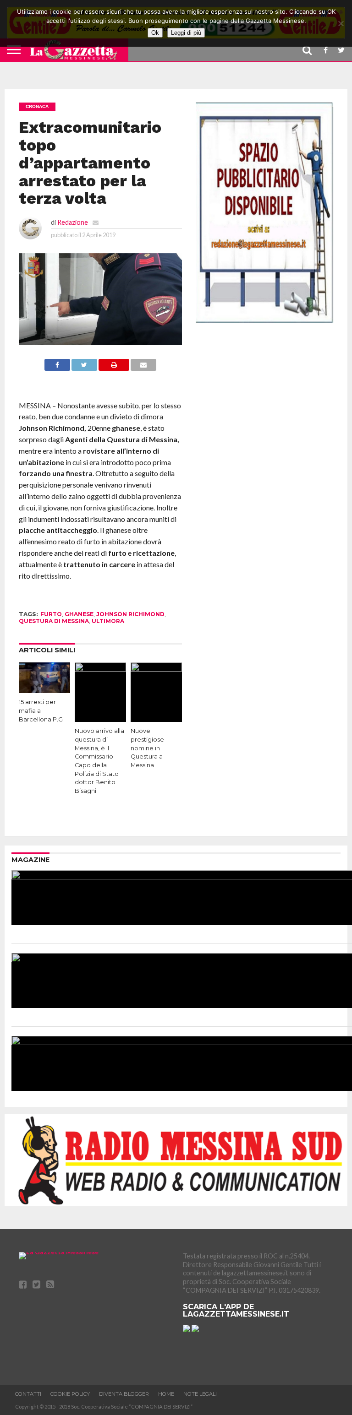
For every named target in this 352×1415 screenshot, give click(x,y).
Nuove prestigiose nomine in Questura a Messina (147, 748)
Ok (155, 32)
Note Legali (200, 1394)
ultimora (108, 621)
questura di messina (54, 621)
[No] (340, 23)
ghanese (79, 614)
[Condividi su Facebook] (57, 367)
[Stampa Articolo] (114, 367)
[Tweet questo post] (84, 367)
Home (166, 1394)
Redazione (72, 222)
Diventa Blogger (124, 1394)
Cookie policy (70, 1394)
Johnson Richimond (130, 614)
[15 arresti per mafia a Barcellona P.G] (44, 690)
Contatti (28, 1394)
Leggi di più (186, 32)
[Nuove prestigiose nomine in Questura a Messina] (156, 668)
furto (51, 614)
